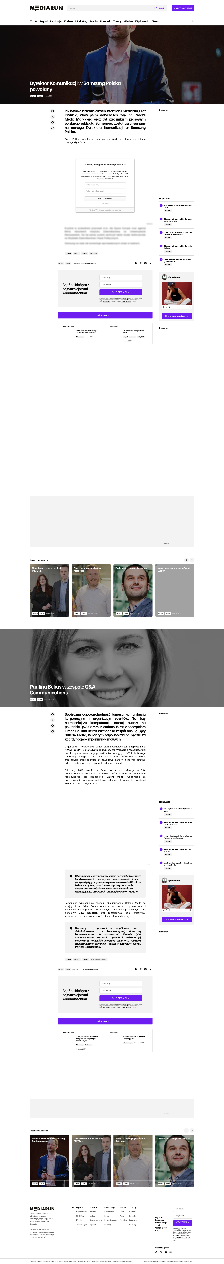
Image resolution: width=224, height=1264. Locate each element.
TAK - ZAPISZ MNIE (105, 199)
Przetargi (108, 1224)
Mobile (79, 1220)
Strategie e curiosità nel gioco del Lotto (178, 206)
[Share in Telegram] (52, 122)
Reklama (88, 1045)
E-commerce (81, 1211)
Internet (132, 337)
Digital (126, 337)
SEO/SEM (141, 337)
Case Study (109, 1211)
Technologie (128, 1043)
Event (106, 1216)
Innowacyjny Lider (84, 1261)
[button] (31, 21)
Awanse (93, 1211)
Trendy (132, 1207)
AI (73, 1207)
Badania (132, 1211)
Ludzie (40, 96)
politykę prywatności (114, 210)
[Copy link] (52, 128)
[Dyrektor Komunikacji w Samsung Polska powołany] (49, 1161)
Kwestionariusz (96, 1220)
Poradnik (123, 1220)
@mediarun (174, 277)
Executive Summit (36, 1261)
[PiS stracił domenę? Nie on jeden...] (128, 333)
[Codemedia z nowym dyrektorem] (133, 590)
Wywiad (93, 1224)
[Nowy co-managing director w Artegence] (91, 590)
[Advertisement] (176, 152)
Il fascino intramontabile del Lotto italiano (178, 247)
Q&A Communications (98, 959)
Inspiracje (133, 1220)
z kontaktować (126, 301)
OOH (122, 1211)
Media (123, 1207)
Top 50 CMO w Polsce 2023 (122, 1261)
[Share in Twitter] (52, 117)
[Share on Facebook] (52, 111)
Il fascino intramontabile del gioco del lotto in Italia (178, 220)
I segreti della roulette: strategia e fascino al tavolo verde (178, 233)
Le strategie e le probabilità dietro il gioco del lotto (178, 260)
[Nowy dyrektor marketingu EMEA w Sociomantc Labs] (81, 333)
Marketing (79, 337)
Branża (68, 253)
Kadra (76, 253)
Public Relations (110, 1220)
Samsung (93, 253)
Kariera (32, 96)
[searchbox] (111, 8)
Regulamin (106, 301)
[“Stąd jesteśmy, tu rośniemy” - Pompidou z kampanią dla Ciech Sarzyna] (81, 1040)
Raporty (132, 1216)
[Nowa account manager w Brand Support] (174, 590)
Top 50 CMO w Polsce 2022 (101, 1261)
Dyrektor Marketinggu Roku (66, 1261)
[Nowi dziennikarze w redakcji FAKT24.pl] (49, 590)
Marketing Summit (50, 1261)
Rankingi (132, 1224)
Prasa (122, 1216)
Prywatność (127, 300)
